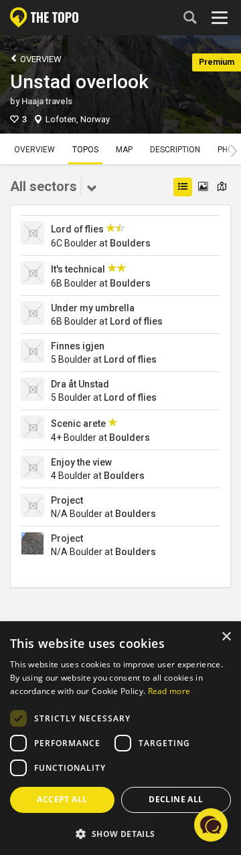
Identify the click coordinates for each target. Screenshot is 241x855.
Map (124, 149)
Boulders (130, 243)
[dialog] (120, 739)
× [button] (226, 637)
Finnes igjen (77, 346)
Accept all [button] (62, 799)
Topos (85, 149)
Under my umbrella (93, 308)
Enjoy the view (81, 462)
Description (175, 149)
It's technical (78, 269)
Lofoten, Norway (78, 119)
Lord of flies (77, 229)
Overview (40, 59)
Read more (169, 691)
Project (67, 500)
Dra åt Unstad (80, 384)
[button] (120, 833)
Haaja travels (46, 101)
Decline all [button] (176, 799)
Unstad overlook (79, 82)
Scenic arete (78, 423)
